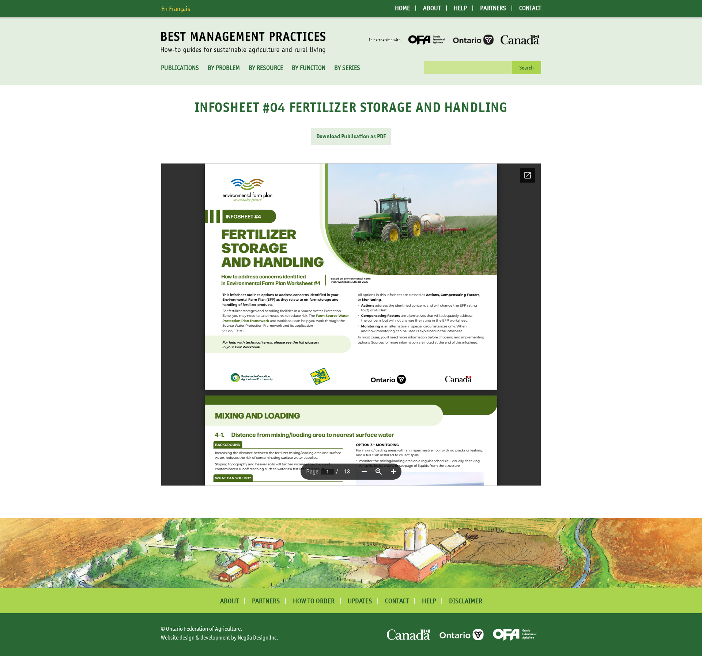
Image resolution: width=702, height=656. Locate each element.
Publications (180, 67)
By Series (347, 67)
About (432, 8)
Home (402, 8)
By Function (308, 67)
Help (460, 8)
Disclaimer (465, 601)
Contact (530, 8)
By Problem (224, 67)
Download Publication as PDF (351, 136)
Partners (493, 8)
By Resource (266, 67)
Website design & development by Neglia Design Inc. (220, 637)
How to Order (314, 601)
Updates (360, 601)
